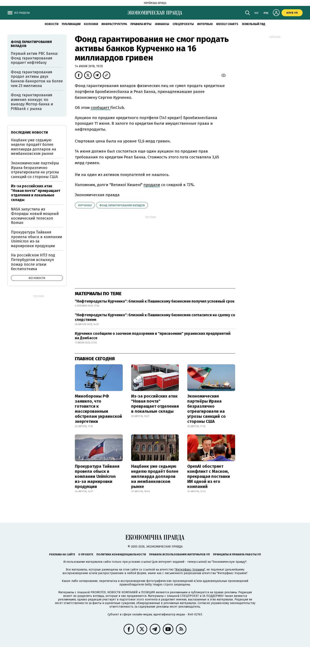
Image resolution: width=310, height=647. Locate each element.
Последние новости (29, 132)
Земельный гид (253, 24)
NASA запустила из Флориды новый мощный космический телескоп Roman (35, 216)
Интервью (205, 24)
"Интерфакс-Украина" (189, 569)
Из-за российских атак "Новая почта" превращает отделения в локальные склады (155, 404)
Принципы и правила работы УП (237, 554)
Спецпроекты (183, 24)
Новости (51, 24)
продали (151, 184)
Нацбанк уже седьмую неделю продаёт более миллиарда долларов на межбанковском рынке (154, 476)
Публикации (71, 24)
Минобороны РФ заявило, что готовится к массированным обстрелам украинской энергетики (98, 409)
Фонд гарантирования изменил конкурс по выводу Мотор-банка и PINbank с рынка (32, 102)
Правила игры (140, 24)
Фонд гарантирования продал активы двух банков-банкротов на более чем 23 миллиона (37, 79)
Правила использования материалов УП (179, 554)
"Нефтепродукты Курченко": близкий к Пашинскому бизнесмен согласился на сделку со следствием (155, 317)
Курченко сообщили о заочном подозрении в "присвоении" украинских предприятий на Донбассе (152, 335)
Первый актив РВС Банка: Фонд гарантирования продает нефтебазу (34, 58)
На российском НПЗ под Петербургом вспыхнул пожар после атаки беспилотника (33, 262)
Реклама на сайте (62, 554)
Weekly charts (227, 24)
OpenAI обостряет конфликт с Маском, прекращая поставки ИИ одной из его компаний (208, 476)
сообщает (100, 107)
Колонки (91, 24)
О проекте (85, 554)
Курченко (85, 205)
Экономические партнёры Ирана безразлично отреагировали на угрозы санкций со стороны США (206, 409)
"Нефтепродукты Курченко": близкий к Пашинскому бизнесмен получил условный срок (155, 301)
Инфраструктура (114, 24)
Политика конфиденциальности (121, 554)
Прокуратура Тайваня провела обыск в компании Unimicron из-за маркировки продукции (97, 476)
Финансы (162, 24)
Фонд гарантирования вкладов (122, 205)
